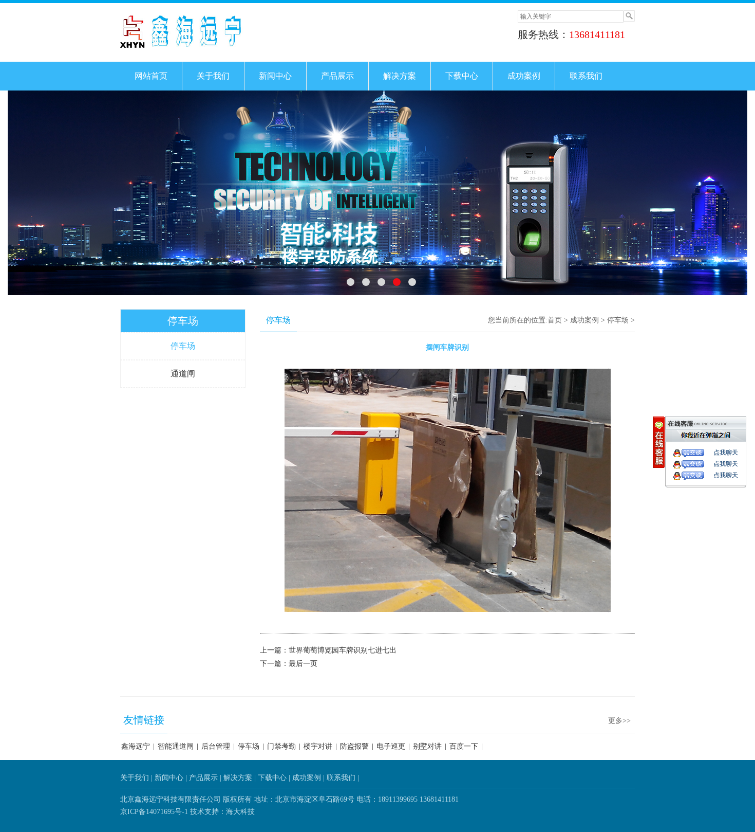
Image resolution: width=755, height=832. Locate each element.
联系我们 (586, 75)
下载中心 (461, 75)
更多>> (619, 721)
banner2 (377, 193)
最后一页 (303, 663)
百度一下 (463, 746)
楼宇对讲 (318, 746)
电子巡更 (390, 746)
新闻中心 (275, 75)
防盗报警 (354, 746)
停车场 (182, 321)
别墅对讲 (427, 746)
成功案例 (523, 75)
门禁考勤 (281, 746)
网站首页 (151, 75)
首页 (555, 320)
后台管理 (215, 746)
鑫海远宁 (135, 746)
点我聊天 (725, 452)
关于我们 (213, 75)
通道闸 (183, 373)
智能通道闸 (176, 746)
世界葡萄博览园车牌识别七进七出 (343, 650)
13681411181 (597, 34)
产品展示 (337, 75)
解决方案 (399, 75)
